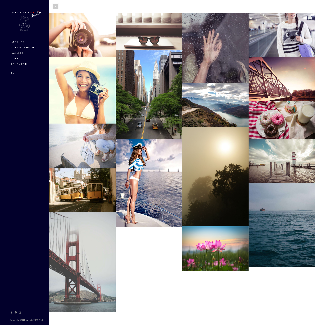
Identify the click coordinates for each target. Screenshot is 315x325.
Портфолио (21, 47)
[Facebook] (11, 312)
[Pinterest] (16, 312)
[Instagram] (20, 312)
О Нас (16, 58)
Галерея (17, 53)
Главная (18, 41)
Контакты (19, 64)
